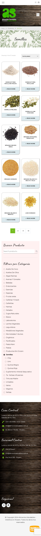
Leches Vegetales (13, 324)
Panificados (10, 341)
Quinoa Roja (12, 368)
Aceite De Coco (12, 269)
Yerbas (8, 392)
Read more (11, 89)
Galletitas (9, 303)
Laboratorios (11, 320)
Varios (8, 385)
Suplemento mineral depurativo (19, 372)
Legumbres (10, 327)
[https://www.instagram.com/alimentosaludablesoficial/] (4, 505)
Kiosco (8, 317)
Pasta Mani (10, 344)
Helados (9, 310)
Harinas (9, 307)
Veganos (9, 389)
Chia (9, 358)
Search (36, 251)
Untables (9, 382)
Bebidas (9, 283)
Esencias (9, 290)
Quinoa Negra (13, 365)
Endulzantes (11, 286)
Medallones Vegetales (14, 331)
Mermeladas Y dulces (14, 334)
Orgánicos (10, 337)
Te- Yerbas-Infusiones (14, 375)
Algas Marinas (11, 276)
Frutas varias (11, 296)
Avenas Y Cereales (13, 279)
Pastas (8, 348)
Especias (9, 293)
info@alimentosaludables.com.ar (16, 426)
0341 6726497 (10, 449)
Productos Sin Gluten (14, 351)
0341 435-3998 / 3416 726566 (15, 422)
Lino (9, 361)
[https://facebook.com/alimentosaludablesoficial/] (8, 505)
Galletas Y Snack (12, 300)
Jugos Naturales (12, 314)
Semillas (9, 355)
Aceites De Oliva (12, 272)
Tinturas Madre (12, 379)
